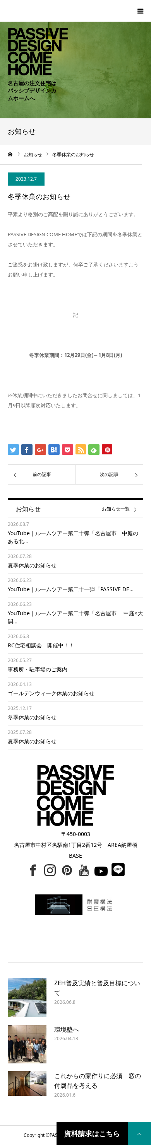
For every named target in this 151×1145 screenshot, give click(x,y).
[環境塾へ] (27, 1044)
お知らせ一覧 (116, 509)
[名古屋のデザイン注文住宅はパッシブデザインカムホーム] (34, 37)
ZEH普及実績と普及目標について (97, 988)
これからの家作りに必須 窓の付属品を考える (97, 1081)
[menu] (140, 11)
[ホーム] (10, 154)
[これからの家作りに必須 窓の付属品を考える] (27, 1090)
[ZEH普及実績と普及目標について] (27, 997)
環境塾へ (66, 1029)
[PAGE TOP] (139, 1133)
